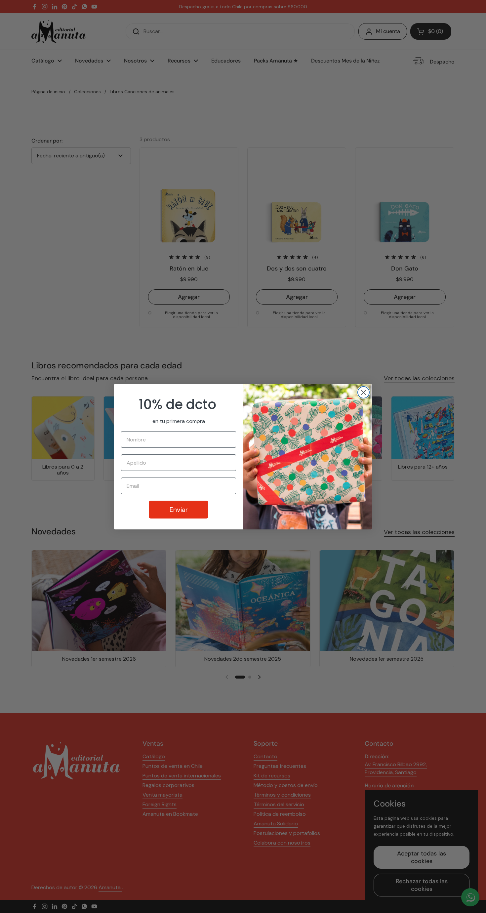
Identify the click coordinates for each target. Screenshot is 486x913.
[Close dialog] (363, 392)
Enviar (179, 509)
